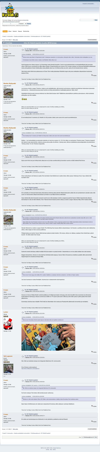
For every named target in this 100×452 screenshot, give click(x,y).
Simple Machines (57, 448)
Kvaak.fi (85, 3)
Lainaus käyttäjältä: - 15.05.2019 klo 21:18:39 (33, 272)
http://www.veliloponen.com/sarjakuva (30, 368)
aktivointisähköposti (10, 21)
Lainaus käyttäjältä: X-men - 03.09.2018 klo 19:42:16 (34, 132)
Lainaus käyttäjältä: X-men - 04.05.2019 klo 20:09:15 (34, 215)
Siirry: (80, 437)
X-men (6, 49)
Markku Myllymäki (10, 83)
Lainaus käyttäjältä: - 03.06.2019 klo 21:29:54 (33, 317)
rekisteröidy (25, 20)
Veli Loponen (8, 356)
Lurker (6, 312)
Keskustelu (91, 3)
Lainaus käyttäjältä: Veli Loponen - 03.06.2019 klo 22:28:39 (36, 385)
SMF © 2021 (50, 448)
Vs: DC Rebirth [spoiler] (31, 49)
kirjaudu (19, 20)
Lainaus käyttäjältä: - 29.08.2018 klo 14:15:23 (33, 54)
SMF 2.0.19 (43, 448)
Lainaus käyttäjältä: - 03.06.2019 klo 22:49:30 (33, 396)
